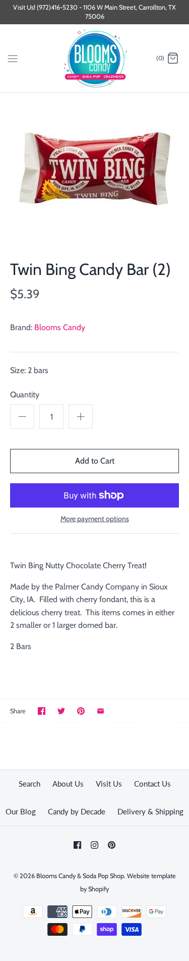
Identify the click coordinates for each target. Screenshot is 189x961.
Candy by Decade (76, 811)
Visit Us (109, 783)
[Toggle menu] (12, 58)
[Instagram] (94, 845)
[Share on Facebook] (41, 711)
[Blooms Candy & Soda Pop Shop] (94, 58)
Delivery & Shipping (150, 811)
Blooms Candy (59, 327)
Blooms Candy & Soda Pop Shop (80, 876)
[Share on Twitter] (61, 711)
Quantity (24, 394)
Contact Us (152, 783)
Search (29, 783)
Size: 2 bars (29, 370)
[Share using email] (100, 711)
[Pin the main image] (81, 711)
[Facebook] (77, 845)
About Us (68, 783)
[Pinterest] (111, 845)
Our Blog (21, 811)
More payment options (94, 519)
